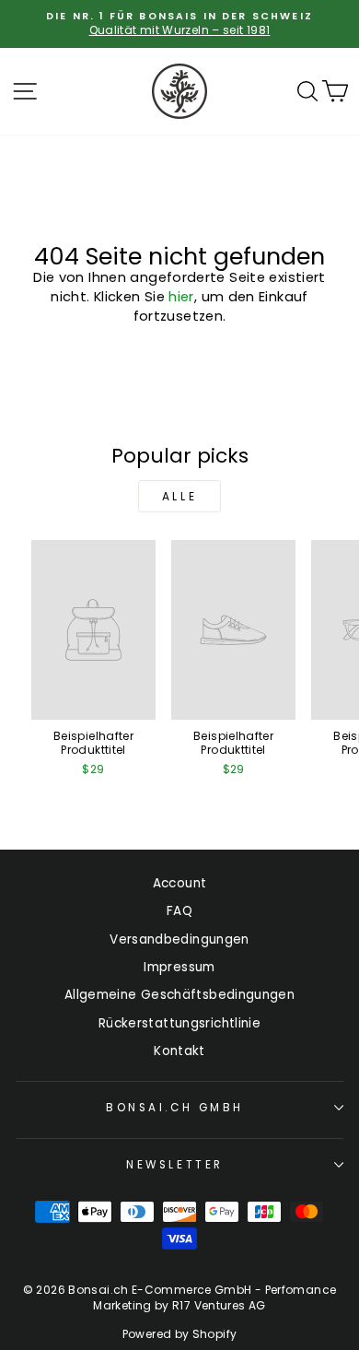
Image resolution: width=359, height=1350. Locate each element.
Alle (179, 496)
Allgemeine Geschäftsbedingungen (179, 995)
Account (180, 883)
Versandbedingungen (179, 939)
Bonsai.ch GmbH (174, 1107)
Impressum (179, 967)
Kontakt (179, 1051)
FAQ (179, 911)
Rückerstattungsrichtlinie (179, 1023)
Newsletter (174, 1164)
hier (180, 297)
